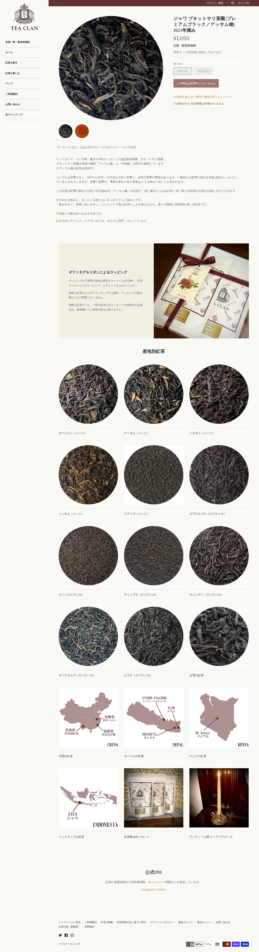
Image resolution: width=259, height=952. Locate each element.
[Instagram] (72, 935)
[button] (154, 68)
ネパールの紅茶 (134, 756)
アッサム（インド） (137, 433)
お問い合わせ (12, 104)
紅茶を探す (11, 62)
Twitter (161, 889)
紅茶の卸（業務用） (70, 926)
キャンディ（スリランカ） (206, 594)
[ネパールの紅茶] (153, 717)
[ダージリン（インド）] (88, 394)
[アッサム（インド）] (153, 394)
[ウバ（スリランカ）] (88, 555)
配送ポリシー (185, 922)
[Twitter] (60, 935)
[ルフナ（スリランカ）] (153, 636)
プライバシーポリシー (162, 922)
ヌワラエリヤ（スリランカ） (207, 513)
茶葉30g (182, 71)
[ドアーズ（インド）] (153, 474)
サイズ (177, 64)
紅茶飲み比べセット (137, 836)
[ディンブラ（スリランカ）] (153, 555)
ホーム (9, 52)
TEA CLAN (74, 943)
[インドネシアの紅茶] (88, 797)
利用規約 (89, 926)
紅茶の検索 (107, 922)
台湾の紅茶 (196, 675)
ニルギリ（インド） (202, 433)
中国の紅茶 (66, 756)
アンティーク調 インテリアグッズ (210, 836)
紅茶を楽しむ (12, 73)
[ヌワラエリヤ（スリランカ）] (219, 474)
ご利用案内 (11, 94)
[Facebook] (66, 935)
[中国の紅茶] (88, 717)
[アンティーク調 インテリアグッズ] (219, 797)
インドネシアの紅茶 (71, 836)
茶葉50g (203, 71)
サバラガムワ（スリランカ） (77, 675)
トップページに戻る (70, 922)
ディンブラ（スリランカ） (141, 594)
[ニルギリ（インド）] (219, 394)
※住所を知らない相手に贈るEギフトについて (202, 96)
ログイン (211, 3)
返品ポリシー (204, 922)
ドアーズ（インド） (137, 513)
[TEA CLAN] (24, 16)
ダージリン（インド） (73, 433)
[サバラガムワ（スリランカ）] (88, 636)
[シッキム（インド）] (88, 474)
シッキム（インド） (71, 513)
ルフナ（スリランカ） (138, 675)
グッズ (9, 83)
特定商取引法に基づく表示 (131, 922)
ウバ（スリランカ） (71, 594)
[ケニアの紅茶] (219, 717)
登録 (220, 3)
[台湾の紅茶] (219, 636)
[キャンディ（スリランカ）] (219, 555)
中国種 (60, 213)
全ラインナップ (13, 114)
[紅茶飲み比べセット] (153, 797)
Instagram (148, 889)
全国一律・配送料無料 (17, 42)
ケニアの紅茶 (197, 756)
